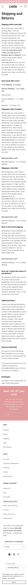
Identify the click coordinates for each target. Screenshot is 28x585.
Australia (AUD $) (13, 567)
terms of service (8, 514)
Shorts (5, 434)
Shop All (6, 430)
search (5, 472)
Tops (4, 443)
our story (6, 459)
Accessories (7, 447)
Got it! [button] (14, 582)
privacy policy (8, 476)
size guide (6, 497)
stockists (6, 467)
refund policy (7, 518)
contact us (6, 488)
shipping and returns (10, 501)
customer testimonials (11, 463)
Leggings (6, 438)
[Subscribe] (22, 414)
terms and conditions (10, 505)
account (6, 510)
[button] (2, 6)
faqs (4, 492)
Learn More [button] (11, 578)
